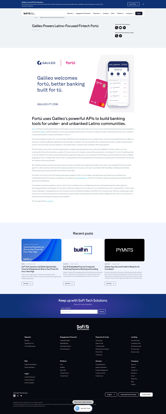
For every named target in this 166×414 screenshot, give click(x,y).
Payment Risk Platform (31, 364)
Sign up (102, 311)
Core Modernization (30, 346)
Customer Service (100, 373)
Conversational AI (65, 349)
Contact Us (134, 370)
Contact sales (146, 394)
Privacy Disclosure (29, 380)
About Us (133, 364)
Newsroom (134, 378)
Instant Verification (30, 367)
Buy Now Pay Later (136, 346)
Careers (133, 367)
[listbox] (111, 395)
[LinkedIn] (124, 27)
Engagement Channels (83, 13)
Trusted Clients (64, 376)
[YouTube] (120, 27)
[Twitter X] (18, 396)
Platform (120, 13)
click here (50, 201)
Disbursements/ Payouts (102, 349)
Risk (112, 13)
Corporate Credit (135, 343)
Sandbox (62, 367)
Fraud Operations (100, 364)
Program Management (102, 370)
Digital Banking (64, 343)
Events (133, 376)
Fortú (34, 129)
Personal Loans (135, 349)
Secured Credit (135, 340)
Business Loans (135, 352)
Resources (134, 373)
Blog (132, 381)
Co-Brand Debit (100, 346)
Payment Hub (99, 343)
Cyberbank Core (29, 343)
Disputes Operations (101, 367)
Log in (139, 13)
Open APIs (63, 370)
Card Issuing (99, 340)
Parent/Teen (99, 352)
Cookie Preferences (30, 377)
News (36, 17)
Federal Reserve (81, 178)
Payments (96, 13)
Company (129, 13)
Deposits (70, 13)
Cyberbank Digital (65, 340)
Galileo (42, 132)
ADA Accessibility (29, 382)
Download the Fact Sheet (128, 394)
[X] (116, 27)
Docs (61, 364)
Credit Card (99, 354)
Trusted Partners (64, 373)
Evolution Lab (99, 376)
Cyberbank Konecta (65, 346)
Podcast (133, 384)
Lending (105, 13)
